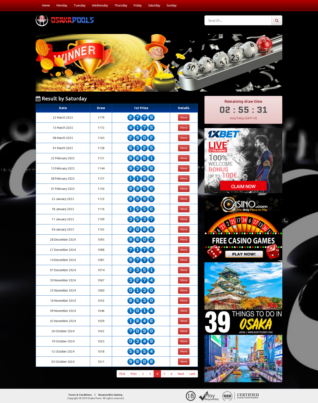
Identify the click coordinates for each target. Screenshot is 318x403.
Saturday (154, 5)
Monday (61, 5)
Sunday (172, 5)
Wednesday (100, 5)
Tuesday (79, 5)
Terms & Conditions (80, 394)
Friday (138, 5)
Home (46, 5)
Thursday (120, 5)
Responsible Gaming (110, 394)
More (183, 117)
